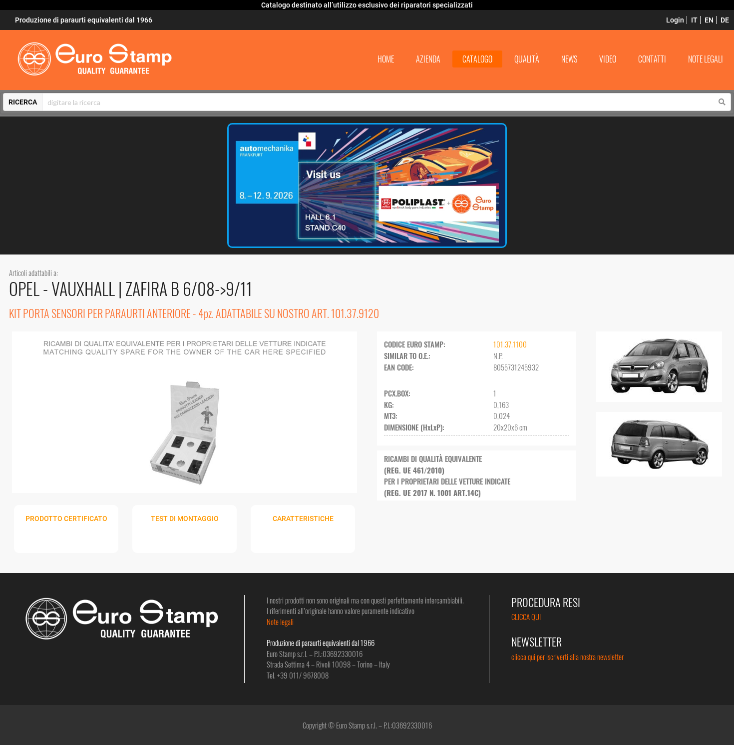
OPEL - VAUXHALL (63, 288)
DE (725, 20)
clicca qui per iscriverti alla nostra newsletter (567, 656)
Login (675, 20)
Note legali (280, 621)
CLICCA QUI (526, 616)
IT (694, 20)
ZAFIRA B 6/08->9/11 (188, 288)
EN (709, 20)
